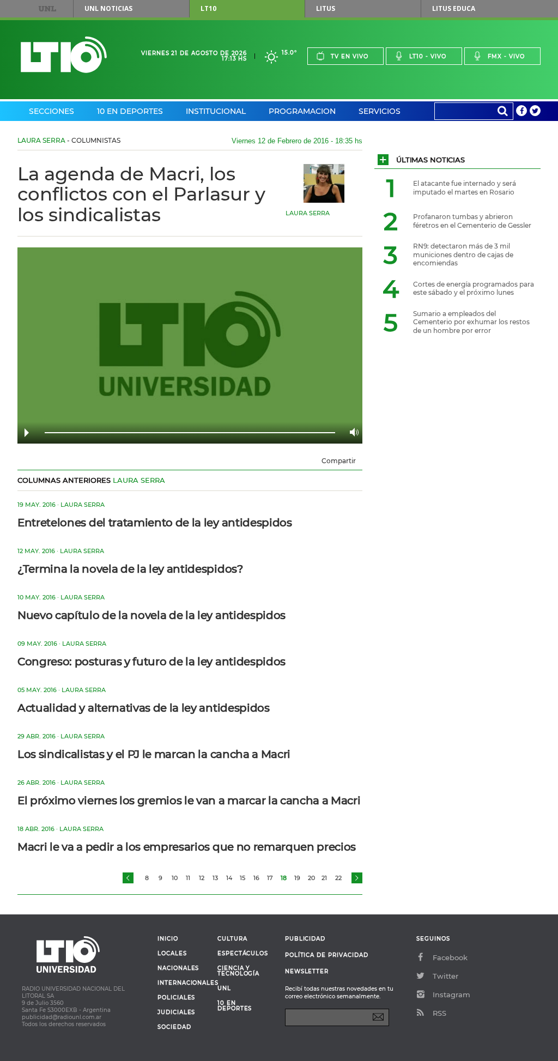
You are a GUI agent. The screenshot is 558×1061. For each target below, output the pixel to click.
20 (311, 878)
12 (201, 878)
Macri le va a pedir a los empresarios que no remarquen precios (186, 846)
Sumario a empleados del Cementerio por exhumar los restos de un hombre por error (471, 322)
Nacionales (178, 968)
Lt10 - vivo (427, 56)
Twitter (445, 976)
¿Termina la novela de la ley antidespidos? (130, 568)
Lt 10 (63, 55)
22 (338, 878)
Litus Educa (453, 8)
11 (188, 878)
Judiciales (176, 1012)
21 (324, 878)
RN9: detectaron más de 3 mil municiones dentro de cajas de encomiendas (463, 254)
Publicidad (305, 938)
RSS (439, 1013)
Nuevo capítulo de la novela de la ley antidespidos (151, 615)
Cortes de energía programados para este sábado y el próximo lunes (473, 288)
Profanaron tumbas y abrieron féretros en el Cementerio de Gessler (472, 221)
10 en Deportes (130, 111)
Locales (172, 953)
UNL (47, 8)
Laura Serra (41, 140)
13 (215, 878)
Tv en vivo (349, 56)
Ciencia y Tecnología (238, 971)
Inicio (167, 939)
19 (297, 878)
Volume (351, 432)
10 (175, 878)
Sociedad (174, 1027)
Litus (325, 8)
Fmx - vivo (506, 56)
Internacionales (183, 983)
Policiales (176, 998)
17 (270, 878)
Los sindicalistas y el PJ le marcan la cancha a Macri (153, 754)
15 (242, 878)
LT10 (208, 8)
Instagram (451, 994)
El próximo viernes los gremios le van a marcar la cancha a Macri (189, 800)
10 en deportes (234, 1006)
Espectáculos (242, 953)
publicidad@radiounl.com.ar (61, 1017)
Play (27, 432)
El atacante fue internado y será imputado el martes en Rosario (464, 187)
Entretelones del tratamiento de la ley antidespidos (154, 522)
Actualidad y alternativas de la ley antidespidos (143, 707)
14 (229, 878)
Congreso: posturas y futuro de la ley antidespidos (151, 661)
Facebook (450, 957)
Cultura (232, 939)
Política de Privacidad (326, 955)
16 (256, 878)
